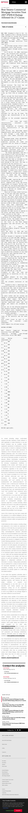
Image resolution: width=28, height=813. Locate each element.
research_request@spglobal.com (10, 657)
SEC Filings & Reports (6, 775)
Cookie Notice (5, 807)
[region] (14, 806)
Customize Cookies (10, 810)
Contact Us (4, 752)
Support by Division (5, 781)
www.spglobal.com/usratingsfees (16, 635)
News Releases (5, 772)
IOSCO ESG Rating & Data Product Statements (10, 794)
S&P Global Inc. (6, 755)
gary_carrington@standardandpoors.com (11, 682)
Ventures (3, 764)
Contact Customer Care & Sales (7, 779)
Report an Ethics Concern (6, 783)
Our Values (4, 760)
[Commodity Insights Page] (15, 730)
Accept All (18, 810)
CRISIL (3, 748)
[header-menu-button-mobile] (26, 2)
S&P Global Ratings (8, 735)
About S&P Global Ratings (6, 740)
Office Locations (5, 785)
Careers (3, 789)
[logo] (4, 2)
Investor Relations (5, 770)
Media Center (4, 744)
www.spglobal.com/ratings (8, 626)
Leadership (4, 792)
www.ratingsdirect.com (7, 628)
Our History (4, 762)
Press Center (4, 766)
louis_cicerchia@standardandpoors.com (11, 673)
